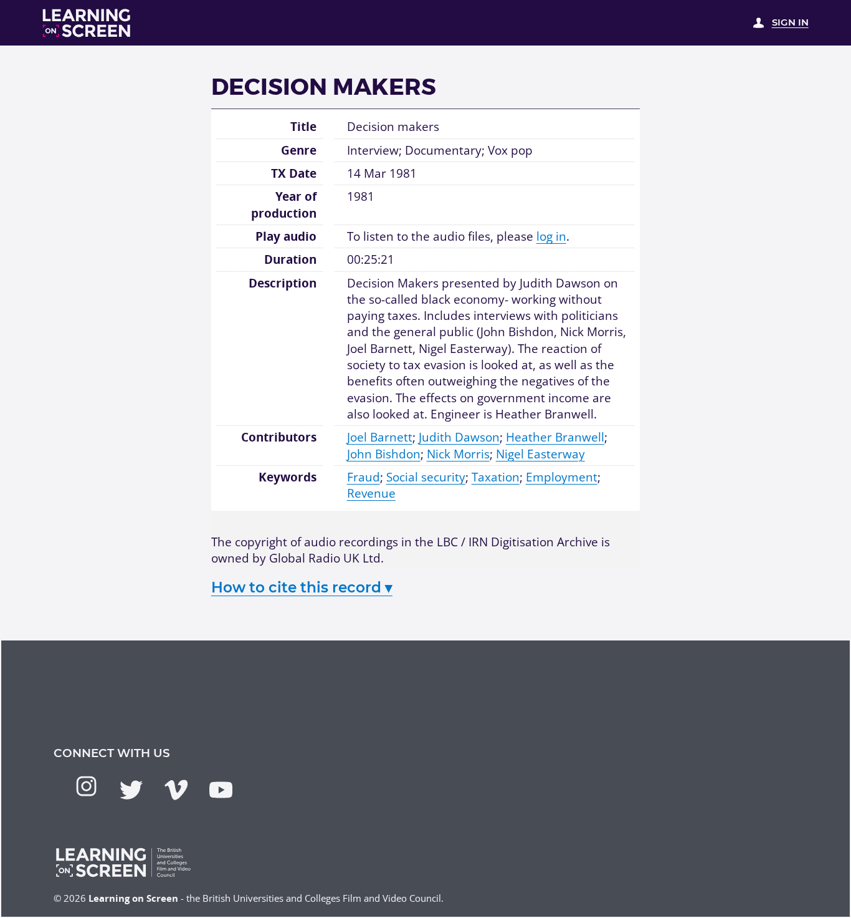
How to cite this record (301, 587)
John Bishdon (384, 453)
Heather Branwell (555, 437)
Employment (561, 477)
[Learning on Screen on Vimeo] (176, 789)
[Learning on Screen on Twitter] (131, 789)
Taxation (496, 477)
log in (551, 236)
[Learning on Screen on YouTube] (220, 789)
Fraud (363, 477)
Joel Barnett (379, 437)
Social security (425, 477)
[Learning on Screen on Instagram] (86, 786)
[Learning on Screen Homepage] (86, 23)
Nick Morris (458, 453)
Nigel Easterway (540, 453)
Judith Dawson (459, 437)
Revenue (371, 493)
